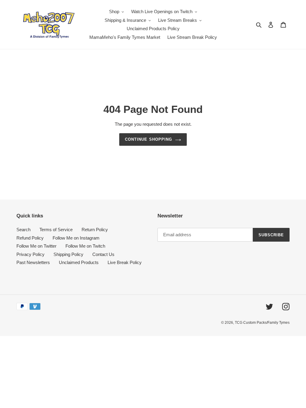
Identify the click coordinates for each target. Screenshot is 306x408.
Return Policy (95, 229)
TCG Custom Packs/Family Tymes (262, 322)
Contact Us (103, 254)
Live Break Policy (125, 262)
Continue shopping (148, 139)
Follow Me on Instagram (76, 237)
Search (23, 229)
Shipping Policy (68, 254)
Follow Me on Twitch (85, 246)
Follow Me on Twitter (36, 246)
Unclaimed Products (79, 262)
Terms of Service (56, 229)
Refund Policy (30, 237)
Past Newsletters (33, 262)
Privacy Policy (30, 254)
